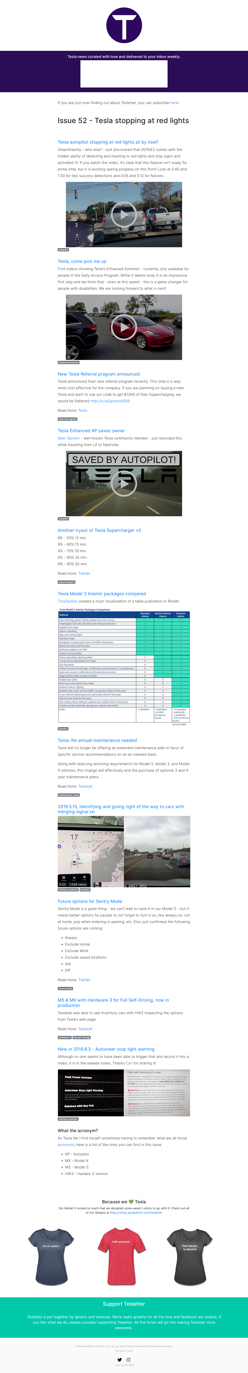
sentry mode (65, 988)
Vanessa (103, 1317)
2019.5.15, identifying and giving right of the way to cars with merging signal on (121, 809)
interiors (63, 728)
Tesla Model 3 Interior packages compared (102, 593)
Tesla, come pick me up (82, 261)
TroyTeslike (67, 601)
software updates (68, 889)
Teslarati (85, 786)
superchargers (66, 582)
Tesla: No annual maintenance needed (97, 740)
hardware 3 (65, 1037)
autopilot (63, 249)
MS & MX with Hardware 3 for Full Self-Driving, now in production (113, 1002)
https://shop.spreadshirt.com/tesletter (136, 1212)
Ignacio (81, 1317)
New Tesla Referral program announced (99, 374)
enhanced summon (69, 362)
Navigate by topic (124, 1350)
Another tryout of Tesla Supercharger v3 (99, 530)
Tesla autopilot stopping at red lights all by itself (108, 142)
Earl (129, 1063)
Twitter (84, 573)
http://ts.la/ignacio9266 (110, 401)
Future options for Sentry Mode (90, 901)
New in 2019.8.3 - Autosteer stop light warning (106, 1049)
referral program (67, 419)
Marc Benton (69, 438)
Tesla (82, 410)
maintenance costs (69, 795)
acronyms (66, 1144)
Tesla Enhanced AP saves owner (91, 430)
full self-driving (81, 1037)
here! (174, 103)
